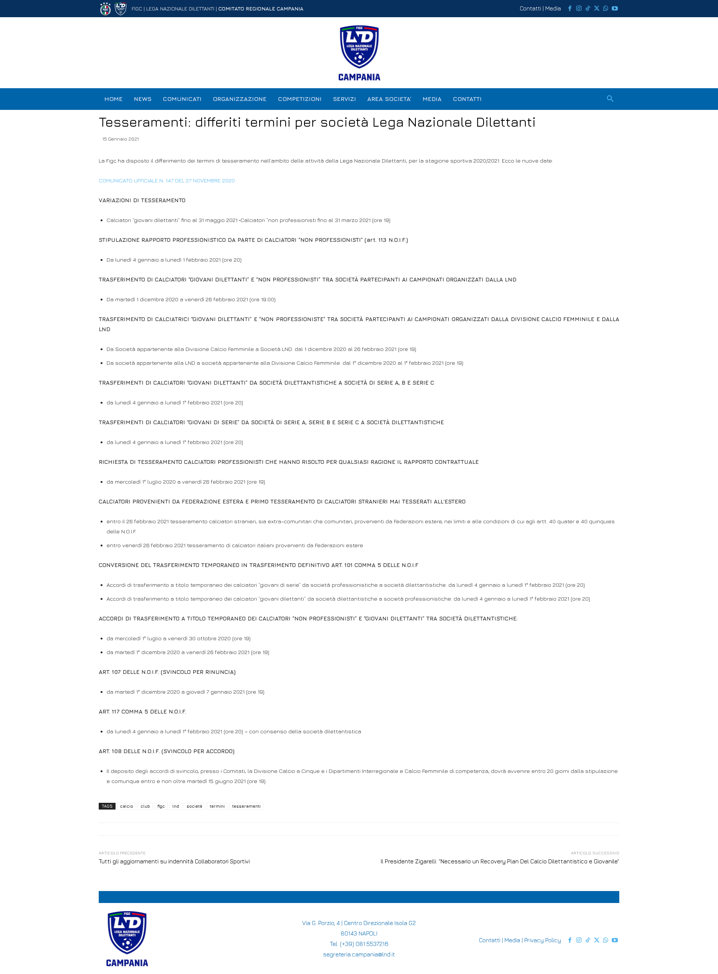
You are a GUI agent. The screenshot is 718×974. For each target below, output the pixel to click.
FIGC (137, 8)
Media (553, 8)
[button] (610, 99)
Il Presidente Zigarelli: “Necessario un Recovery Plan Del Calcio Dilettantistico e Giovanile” (500, 861)
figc (161, 806)
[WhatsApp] (605, 8)
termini (217, 806)
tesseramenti (246, 806)
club (145, 806)
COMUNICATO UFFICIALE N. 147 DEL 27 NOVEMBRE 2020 (167, 180)
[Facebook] (569, 8)
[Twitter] (596, 8)
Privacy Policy (542, 940)
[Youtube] (614, 8)
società (194, 806)
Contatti (530, 8)
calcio (126, 806)
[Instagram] (578, 8)
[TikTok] (587, 8)
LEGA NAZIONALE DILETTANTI (180, 8)
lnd (175, 806)
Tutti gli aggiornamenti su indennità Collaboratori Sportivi (174, 861)
